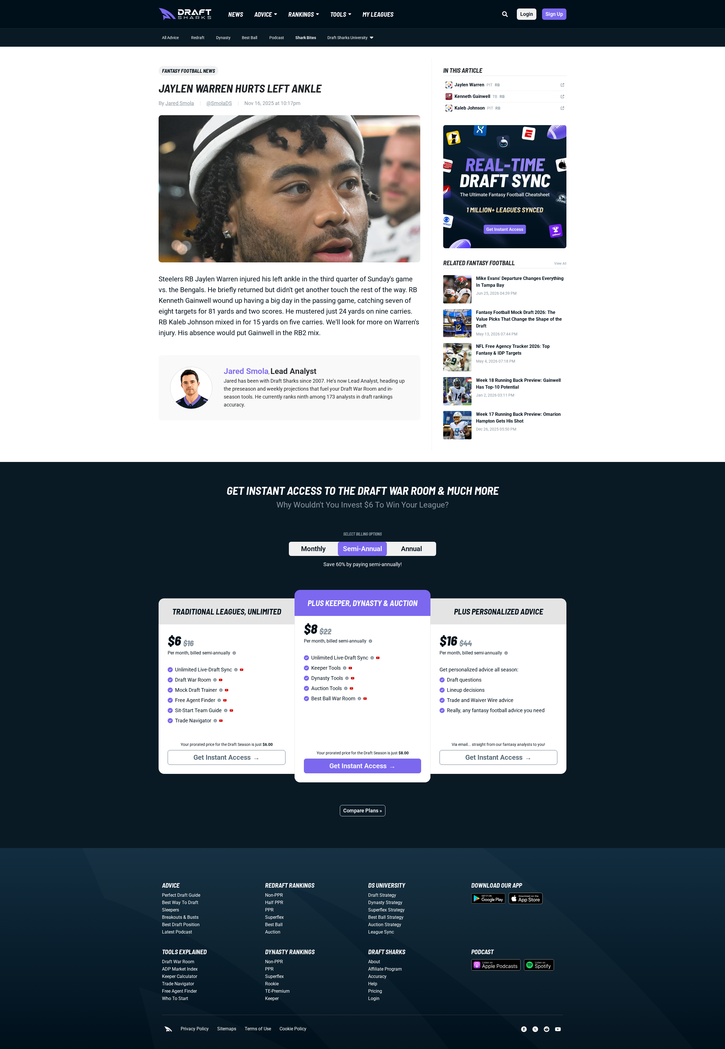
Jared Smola (179, 103)
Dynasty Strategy (385, 902)
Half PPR (274, 902)
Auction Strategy (384, 924)
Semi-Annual (362, 549)
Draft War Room (178, 961)
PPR (269, 910)
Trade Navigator (178, 983)
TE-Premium (277, 991)
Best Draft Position (181, 924)
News (235, 14)
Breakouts (172, 917)
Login (526, 14)
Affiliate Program (385, 969)
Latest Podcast (177, 932)
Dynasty (223, 37)
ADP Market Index (180, 969)
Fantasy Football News (188, 71)
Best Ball (249, 37)
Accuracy (377, 976)
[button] (241, 669)
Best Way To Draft (180, 902)
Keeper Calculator (179, 976)
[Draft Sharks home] (185, 14)
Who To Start (175, 998)
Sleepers (170, 910)
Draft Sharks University (347, 37)
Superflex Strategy (386, 910)
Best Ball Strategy (386, 917)
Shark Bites (305, 37)
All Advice (170, 37)
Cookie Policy (293, 1028)
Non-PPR (274, 895)
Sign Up (554, 14)
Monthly (313, 549)
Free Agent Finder (179, 991)
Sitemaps (226, 1028)
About (374, 961)
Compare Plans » (362, 810)
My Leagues (377, 14)
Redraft (197, 37)
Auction (272, 932)
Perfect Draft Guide (181, 895)
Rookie (272, 983)
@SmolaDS (219, 103)
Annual (411, 549)
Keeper (272, 998)
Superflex (274, 917)
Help (372, 983)
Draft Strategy (382, 895)
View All (560, 264)
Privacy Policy (195, 1028)
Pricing (375, 991)
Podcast (276, 37)
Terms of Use (258, 1028)
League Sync (381, 932)
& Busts (191, 917)
